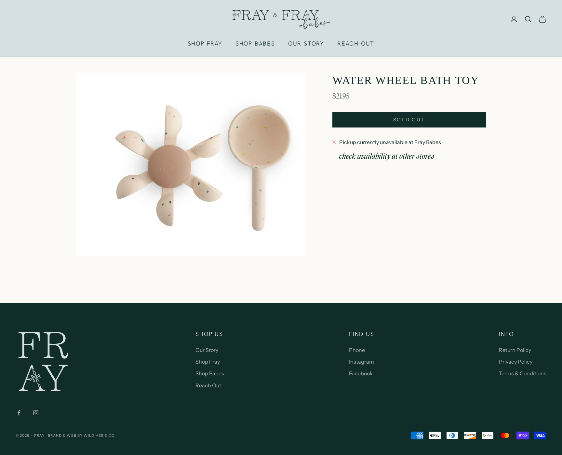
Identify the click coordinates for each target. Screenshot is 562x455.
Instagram (361, 361)
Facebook (361, 373)
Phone (357, 350)
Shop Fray (207, 361)
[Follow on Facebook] (19, 412)
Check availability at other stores (386, 155)
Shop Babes (209, 373)
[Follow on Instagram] (36, 412)
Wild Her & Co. (100, 435)
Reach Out (208, 385)
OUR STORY (306, 43)
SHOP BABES (255, 43)
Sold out (409, 119)
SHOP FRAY (205, 43)
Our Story (206, 350)
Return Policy (515, 350)
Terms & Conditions (522, 373)
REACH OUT (355, 43)
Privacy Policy (515, 361)
